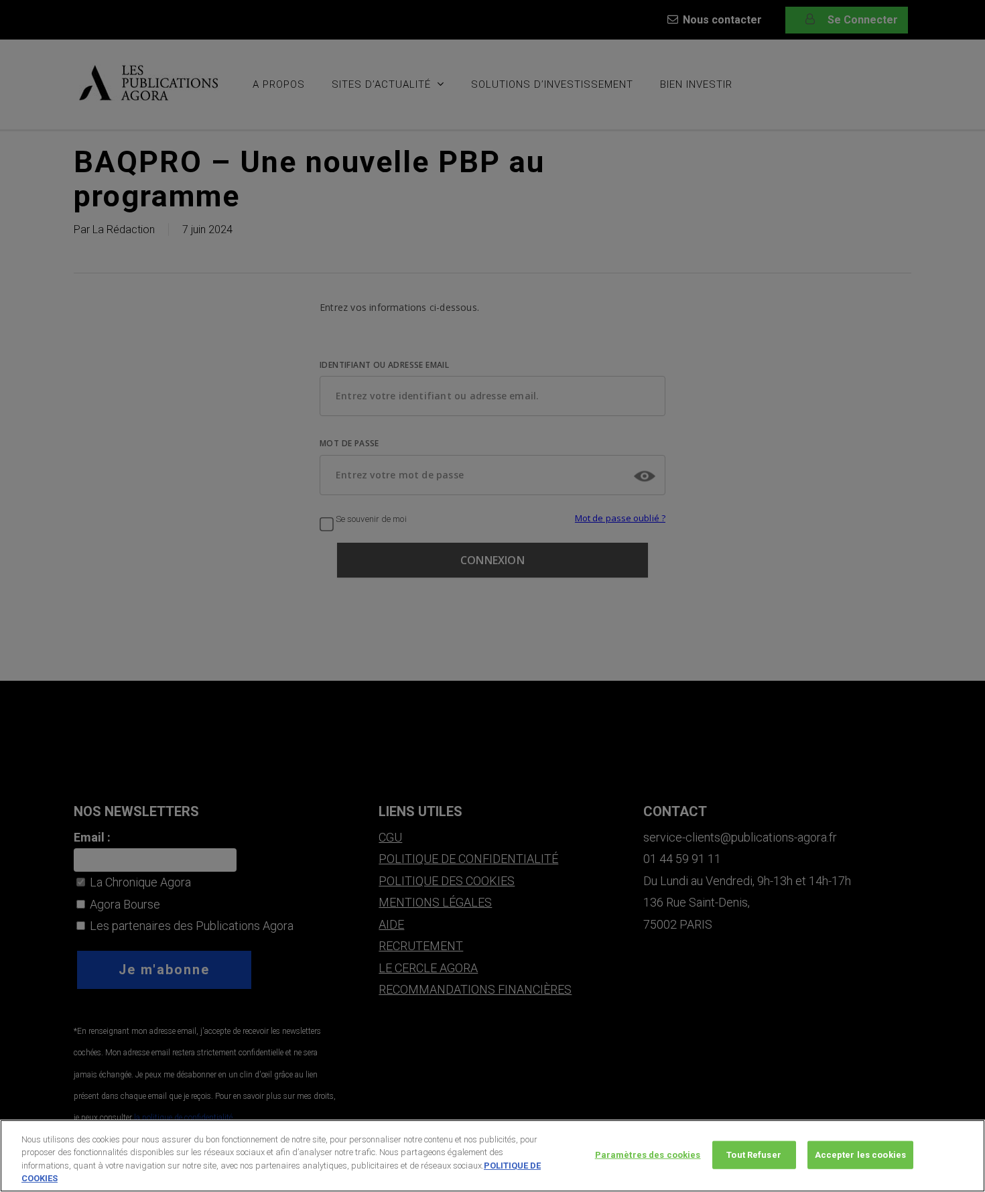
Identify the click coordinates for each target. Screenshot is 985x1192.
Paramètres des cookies (648, 1155)
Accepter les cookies (861, 1155)
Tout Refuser (753, 1155)
